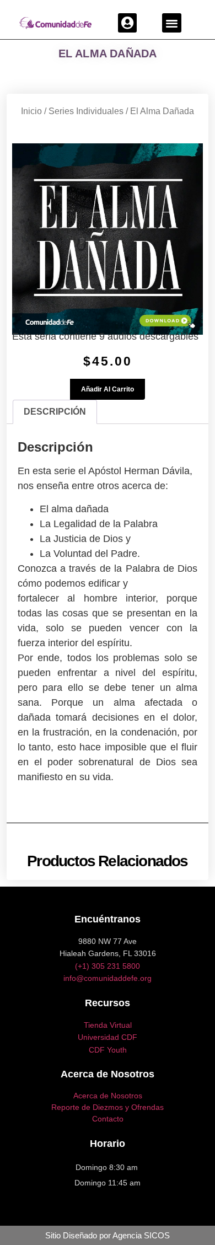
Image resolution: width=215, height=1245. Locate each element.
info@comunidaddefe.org (107, 978)
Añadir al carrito (107, 389)
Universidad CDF (107, 1037)
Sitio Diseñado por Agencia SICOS (107, 1235)
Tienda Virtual (108, 1025)
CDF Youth (108, 1049)
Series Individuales (86, 111)
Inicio (31, 111)
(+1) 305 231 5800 (107, 966)
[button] (127, 23)
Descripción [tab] (55, 411)
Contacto (107, 1118)
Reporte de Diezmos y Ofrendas (107, 1107)
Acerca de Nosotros (107, 1095)
